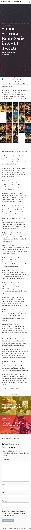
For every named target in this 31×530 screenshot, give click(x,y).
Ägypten (4, 22)
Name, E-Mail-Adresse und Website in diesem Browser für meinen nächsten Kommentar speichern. (14, 513)
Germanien (17, 23)
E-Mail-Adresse (7, 493)
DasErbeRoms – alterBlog (11, 2)
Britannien (10, 23)
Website (4, 501)
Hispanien (23, 23)
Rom (5, 25)
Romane (9, 25)
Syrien (13, 25)
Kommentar (6, 459)
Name (4, 484)
